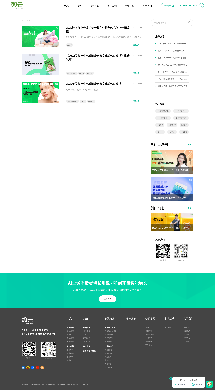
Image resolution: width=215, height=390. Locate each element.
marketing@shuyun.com (41, 333)
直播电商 (108, 341)
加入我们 (187, 334)
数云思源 (86, 327)
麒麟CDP (70, 349)
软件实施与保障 (89, 351)
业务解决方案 (110, 327)
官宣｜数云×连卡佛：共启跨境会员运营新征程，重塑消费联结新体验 (173, 79)
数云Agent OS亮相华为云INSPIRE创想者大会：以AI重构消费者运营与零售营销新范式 (173, 43)
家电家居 (108, 360)
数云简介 (187, 327)
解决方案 (110, 318)
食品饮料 (108, 353)
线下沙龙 (167, 327)
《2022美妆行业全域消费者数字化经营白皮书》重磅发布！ (98, 57)
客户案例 (181, 111)
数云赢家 (70, 327)
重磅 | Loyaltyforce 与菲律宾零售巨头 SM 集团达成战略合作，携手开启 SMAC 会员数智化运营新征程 (173, 57)
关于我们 (188, 318)
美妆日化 (108, 349)
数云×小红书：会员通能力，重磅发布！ (173, 72)
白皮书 (69, 45)
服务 (85, 318)
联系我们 (187, 341)
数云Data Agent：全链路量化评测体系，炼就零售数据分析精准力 (173, 64)
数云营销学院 (71, 73)
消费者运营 (172, 125)
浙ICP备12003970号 (65, 384)
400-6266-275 (39, 330)
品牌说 (172, 132)
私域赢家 (70, 341)
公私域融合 (109, 334)
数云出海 (86, 346)
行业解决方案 (110, 346)
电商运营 (86, 338)
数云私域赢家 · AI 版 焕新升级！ (171, 50)
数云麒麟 (184, 132)
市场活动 (169, 318)
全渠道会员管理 (111, 331)
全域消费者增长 (72, 101)
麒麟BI (69, 360)
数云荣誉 (160, 125)
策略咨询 (86, 334)
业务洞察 (86, 331)
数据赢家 (70, 338)
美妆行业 (90, 73)
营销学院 (150, 318)
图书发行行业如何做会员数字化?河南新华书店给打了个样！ (173, 86)
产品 (69, 318)
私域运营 (184, 125)
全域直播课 (163, 118)
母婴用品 (108, 367)
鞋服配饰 (108, 356)
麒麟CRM (70, 353)
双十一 (160, 132)
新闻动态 (187, 331)
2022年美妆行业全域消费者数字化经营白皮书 (93, 83)
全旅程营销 (109, 338)
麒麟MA (70, 356)
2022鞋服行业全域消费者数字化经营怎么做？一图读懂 (98, 29)
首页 (23, 20)
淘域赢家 (70, 331)
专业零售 (108, 363)
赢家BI (69, 334)
